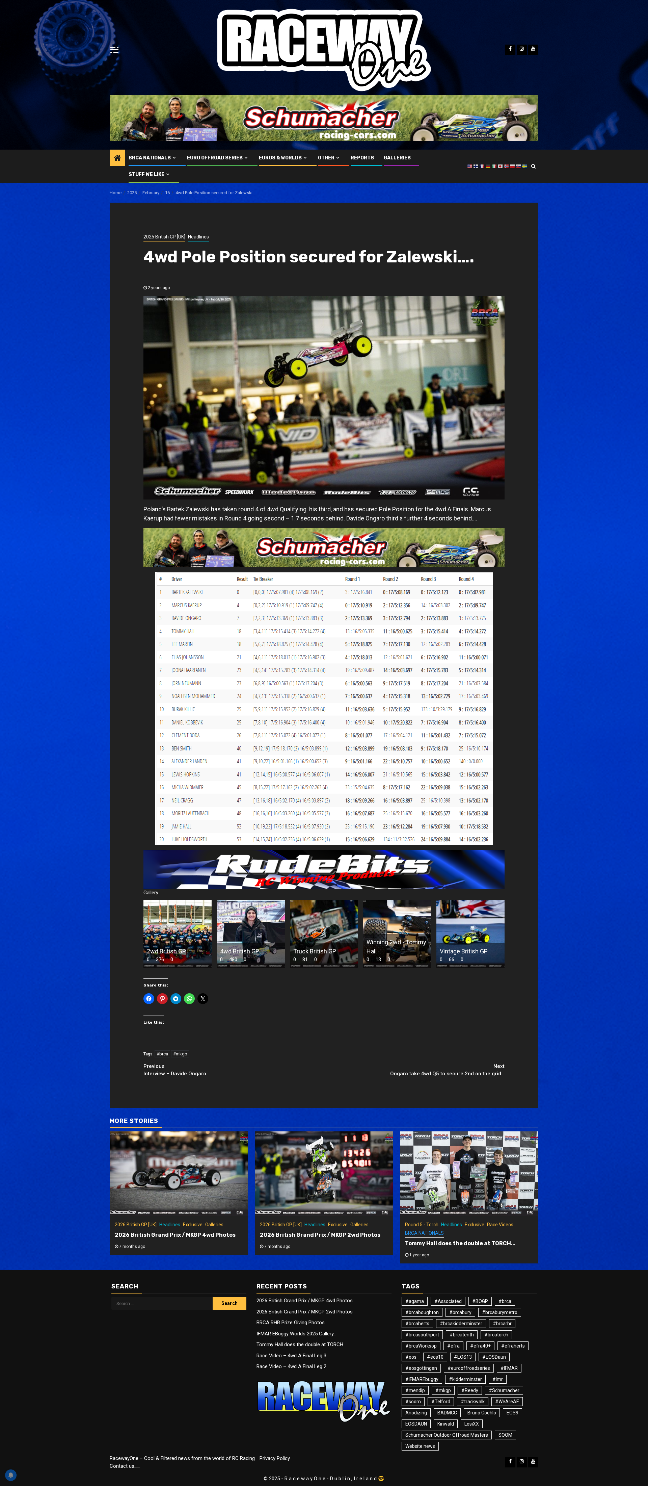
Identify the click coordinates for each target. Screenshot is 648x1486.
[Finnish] (476, 166)
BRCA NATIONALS (150, 158)
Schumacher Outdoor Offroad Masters (446, 1435)
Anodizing (416, 1412)
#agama (414, 1301)
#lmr (497, 1379)
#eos (410, 1357)
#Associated (448, 1301)
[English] (470, 166)
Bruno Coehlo (481, 1412)
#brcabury (460, 1312)
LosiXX (471, 1424)
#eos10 (435, 1357)
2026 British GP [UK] (136, 1224)
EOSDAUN (416, 1424)
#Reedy (469, 1390)
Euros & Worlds (280, 158)
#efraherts (513, 1346)
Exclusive (192, 1224)
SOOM (505, 1435)
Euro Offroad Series (215, 158)
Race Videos (500, 1224)
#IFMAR (509, 1368)
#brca (162, 1053)
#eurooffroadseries (469, 1368)
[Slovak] (519, 166)
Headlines (198, 236)
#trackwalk (473, 1401)
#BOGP (480, 1301)
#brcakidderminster (461, 1323)
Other (326, 158)
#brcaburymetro (499, 1312)
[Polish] (513, 166)
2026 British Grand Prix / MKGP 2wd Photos (320, 1235)
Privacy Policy (275, 1458)
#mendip (415, 1390)
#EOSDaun (494, 1357)
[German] (488, 166)
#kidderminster (465, 1379)
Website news (420, 1446)
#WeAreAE (507, 1401)
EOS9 (512, 1412)
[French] (482, 166)
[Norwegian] (507, 166)
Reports (362, 158)
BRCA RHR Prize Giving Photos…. (292, 1323)
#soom (413, 1401)
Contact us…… (125, 1466)
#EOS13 (463, 1357)
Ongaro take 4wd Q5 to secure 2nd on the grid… (447, 1070)
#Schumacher (504, 1390)
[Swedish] (525, 166)
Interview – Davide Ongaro (174, 1070)
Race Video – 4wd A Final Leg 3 (291, 1356)
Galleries (397, 158)
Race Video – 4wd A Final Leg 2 (291, 1366)
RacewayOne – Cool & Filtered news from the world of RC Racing (182, 1458)
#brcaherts (417, 1323)
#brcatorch (496, 1334)
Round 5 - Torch (421, 1224)
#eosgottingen (421, 1368)
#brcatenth (462, 1334)
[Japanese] (500, 166)
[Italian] (494, 166)
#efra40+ (480, 1346)
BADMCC (447, 1412)
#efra (453, 1346)
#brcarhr (502, 1323)
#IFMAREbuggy (421, 1379)
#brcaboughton (422, 1312)
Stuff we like (146, 174)
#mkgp (180, 1053)
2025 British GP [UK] (164, 236)
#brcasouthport (422, 1334)
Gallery (150, 893)
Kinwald (445, 1424)
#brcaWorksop (421, 1346)
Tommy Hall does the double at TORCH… (460, 1243)
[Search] (533, 166)
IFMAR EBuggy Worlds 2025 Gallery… (296, 1334)
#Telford (440, 1401)
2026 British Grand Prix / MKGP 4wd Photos (175, 1235)
